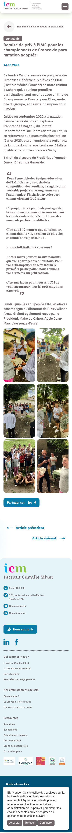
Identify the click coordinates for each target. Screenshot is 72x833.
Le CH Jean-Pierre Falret (17, 668)
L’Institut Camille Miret (16, 663)
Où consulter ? (11, 696)
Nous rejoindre (17, 613)
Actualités (13, 38)
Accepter (14, 822)
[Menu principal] (65, 6)
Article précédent (38, 528)
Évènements (10, 729)
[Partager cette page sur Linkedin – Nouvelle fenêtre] (30, 502)
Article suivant (50, 539)
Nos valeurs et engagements (19, 679)
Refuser (30, 822)
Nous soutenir (23, 629)
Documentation (12, 740)
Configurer (46, 822)
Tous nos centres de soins (17, 707)
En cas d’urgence (12, 751)
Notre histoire (11, 673)
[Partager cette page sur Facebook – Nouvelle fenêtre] (35, 502)
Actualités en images (15, 735)
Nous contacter (17, 606)
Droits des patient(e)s (15, 745)
